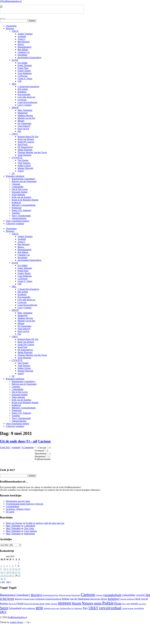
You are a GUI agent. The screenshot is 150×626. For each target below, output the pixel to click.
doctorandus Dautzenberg (29, 57)
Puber (124, 604)
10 (4, 569)
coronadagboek (112, 594)
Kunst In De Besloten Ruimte (34, 604)
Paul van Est (23, 128)
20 (13, 572)
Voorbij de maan (127, 608)
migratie (54, 604)
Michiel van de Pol (26, 118)
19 (10, 572)
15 (19, 569)
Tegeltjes (16, 213)
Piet (19, 131)
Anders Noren (16, 622)
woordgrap (139, 608)
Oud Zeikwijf (24, 126)
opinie (98, 603)
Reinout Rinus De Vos (28, 136)
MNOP (15, 107)
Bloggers (10, 28)
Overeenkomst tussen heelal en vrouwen (24, 504)
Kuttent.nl (16, 202)
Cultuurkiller (17, 186)
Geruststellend (12, 506)
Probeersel (16, 207)
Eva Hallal (22, 63)
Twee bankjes (30, 531)
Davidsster (22, 55)
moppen (64, 603)
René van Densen (26, 139)
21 (16, 572)
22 (19, 572)
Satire (4, 608)
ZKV (3, 612)
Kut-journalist (24, 94)
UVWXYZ (17, 157)
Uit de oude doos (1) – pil (18, 441)
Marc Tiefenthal (25, 110)
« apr (2, 582)
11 (7, 569)
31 (4, 579)
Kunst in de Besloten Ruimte (25, 200)
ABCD (15, 31)
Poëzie (108, 603)
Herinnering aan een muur (18, 501)
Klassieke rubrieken (15, 176)
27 (13, 575)
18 (7, 572)
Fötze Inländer (18, 194)
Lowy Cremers (24, 105)
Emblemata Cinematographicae (48, 599)
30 (1, 579)
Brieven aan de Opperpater (24, 181)
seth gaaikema (28, 608)
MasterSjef (23, 113)
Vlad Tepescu (24, 163)
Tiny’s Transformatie (21, 215)
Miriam (21, 120)
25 (7, 575)
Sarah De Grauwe (26, 142)
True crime (29, 528)
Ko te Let (13, 604)
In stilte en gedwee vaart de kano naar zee (45, 523)
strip (39, 607)
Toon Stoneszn (24, 155)
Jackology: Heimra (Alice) (18, 509)
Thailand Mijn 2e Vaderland (71, 608)
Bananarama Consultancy (23, 178)
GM (19, 81)
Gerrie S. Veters (25, 78)
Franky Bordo (24, 70)
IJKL (14, 84)
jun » (8, 582)
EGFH (15, 60)
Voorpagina (11, 26)
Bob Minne (23, 49)
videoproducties (19, 218)
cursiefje (140, 595)
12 (10, 569)
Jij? (13, 173)
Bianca (21, 44)
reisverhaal (142, 604)
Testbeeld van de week (51, 608)
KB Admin (23, 89)
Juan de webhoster (127, 599)
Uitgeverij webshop (15, 223)
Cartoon (44, 441)
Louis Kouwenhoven (27, 102)
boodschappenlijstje (50, 595)
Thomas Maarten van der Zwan (32, 152)
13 (13, 569)
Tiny (85, 608)
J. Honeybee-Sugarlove (28, 86)
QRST (15, 134)
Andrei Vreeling (25, 34)
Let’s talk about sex (26, 97)
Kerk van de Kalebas (21, 197)
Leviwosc (22, 99)
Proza (117, 603)
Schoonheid (15, 608)
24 (4, 575)
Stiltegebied (29, 533)
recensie (134, 603)
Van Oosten (23, 160)
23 (1, 575)
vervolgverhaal (110, 608)
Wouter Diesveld (25, 168)
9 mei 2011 (5, 447)
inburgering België (98, 599)
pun (128, 603)
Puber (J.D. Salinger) (21, 210)
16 (1, 572)
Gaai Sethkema (25, 73)
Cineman (16, 184)
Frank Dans (23, 68)
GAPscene (23, 76)
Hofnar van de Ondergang (75, 598)
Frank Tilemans (25, 65)
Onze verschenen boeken (17, 221)
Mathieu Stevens (25, 115)
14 (16, 569)
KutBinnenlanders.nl (17, 617)
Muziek (76, 603)
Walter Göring (24, 165)
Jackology (114, 598)
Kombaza (22, 91)
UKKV (93, 608)
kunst (20, 603)
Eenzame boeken (20, 192)
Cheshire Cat (24, 52)
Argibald (22, 36)
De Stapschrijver (25, 147)
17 (4, 572)
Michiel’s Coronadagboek (24, 205)
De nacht (10, 511)
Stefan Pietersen (25, 149)
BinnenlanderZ (24, 47)
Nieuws (87, 603)
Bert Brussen (24, 41)
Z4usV (21, 171)
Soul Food (22, 144)
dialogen (19, 599)
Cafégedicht (29, 526)
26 (10, 575)
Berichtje (36, 594)
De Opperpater (24, 123)
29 (19, 575)
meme (47, 604)
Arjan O (21, 39)
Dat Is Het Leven (20, 189)
